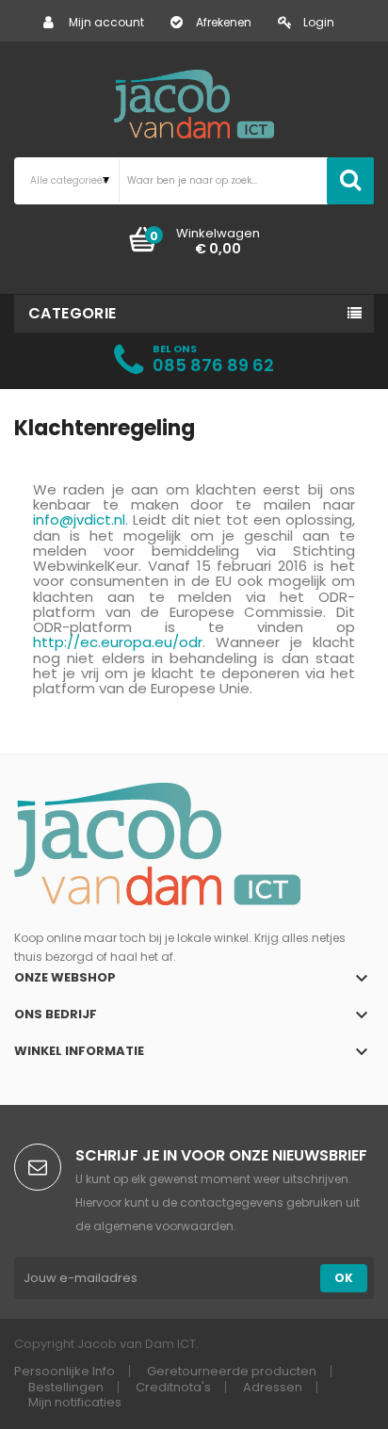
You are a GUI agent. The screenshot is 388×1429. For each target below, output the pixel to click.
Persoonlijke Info (64, 1371)
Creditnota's (173, 1387)
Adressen (272, 1387)
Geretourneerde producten (231, 1371)
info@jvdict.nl (79, 519)
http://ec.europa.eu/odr (117, 642)
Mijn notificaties (74, 1402)
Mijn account (106, 22)
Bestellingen (66, 1387)
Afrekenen (223, 22)
